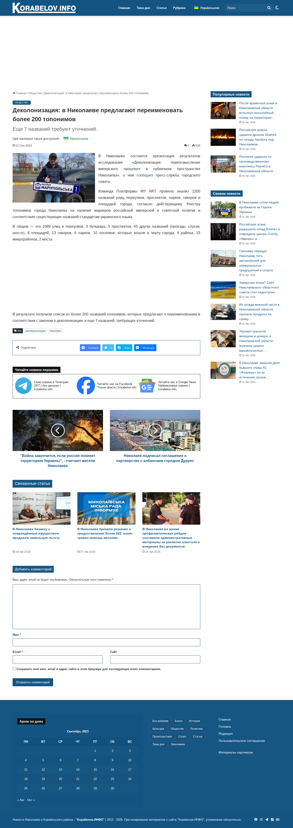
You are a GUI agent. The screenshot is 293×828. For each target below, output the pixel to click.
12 (43, 769)
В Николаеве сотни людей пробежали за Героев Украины (259, 207)
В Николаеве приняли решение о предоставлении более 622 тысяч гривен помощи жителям (104, 533)
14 (77, 769)
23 (112, 779)
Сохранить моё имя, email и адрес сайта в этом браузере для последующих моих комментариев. (88, 669)
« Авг (20, 800)
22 (95, 779)
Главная (124, 8)
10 (129, 760)
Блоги (178, 721)
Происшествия (162, 736)
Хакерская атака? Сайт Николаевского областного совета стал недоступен (259, 287)
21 (77, 779)
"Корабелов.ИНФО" (90, 819)
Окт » (31, 800)
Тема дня (143, 8)
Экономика (178, 744)
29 (95, 788)
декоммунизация (35, 330)
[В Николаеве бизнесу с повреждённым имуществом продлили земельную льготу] (42, 508)
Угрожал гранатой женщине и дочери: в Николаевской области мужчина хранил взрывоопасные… (256, 340)
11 (25, 769)
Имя (17, 634)
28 (77, 788)
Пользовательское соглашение (242, 741)
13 (60, 769)
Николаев (55, 330)
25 (25, 788)
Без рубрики (160, 721)
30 (112, 788)
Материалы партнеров (236, 752)
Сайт (113, 652)
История (194, 721)
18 (25, 779)
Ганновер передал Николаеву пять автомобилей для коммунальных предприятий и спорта (256, 260)
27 (60, 788)
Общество (35, 93)
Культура (158, 728)
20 (60, 779)
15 (95, 769)
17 (129, 769)
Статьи (162, 8)
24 (129, 779)
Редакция (226, 733)
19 (43, 779)
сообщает (145, 175)
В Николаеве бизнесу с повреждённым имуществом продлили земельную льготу (36, 533)
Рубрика (179, 8)
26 (43, 788)
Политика (196, 728)
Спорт (182, 736)
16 (112, 769)
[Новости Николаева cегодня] (44, 8)
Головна (225, 726)
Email (18, 652)
